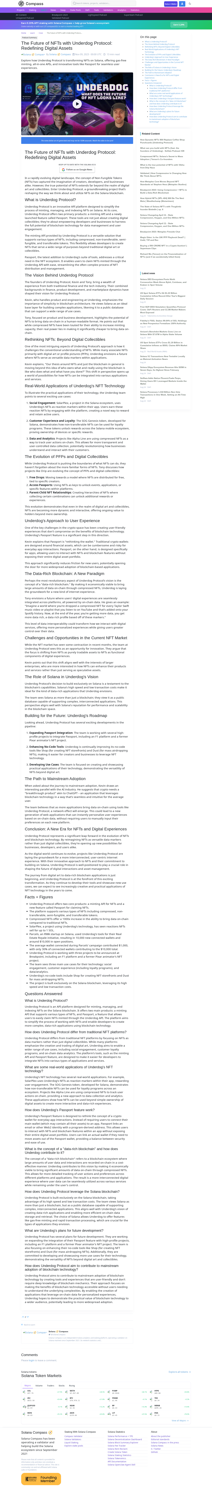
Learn (43, 10)
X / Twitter (156, 1448)
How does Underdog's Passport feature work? (167, 98)
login (31, 1360)
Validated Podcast (60, 18)
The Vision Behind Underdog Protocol (160, 44)
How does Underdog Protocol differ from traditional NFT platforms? (165, 89)
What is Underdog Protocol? (156, 41)
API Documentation (117, 1461)
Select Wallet (171, 4)
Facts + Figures (151, 80)
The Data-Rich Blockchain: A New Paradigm (162, 60)
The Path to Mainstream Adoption (158, 72)
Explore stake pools (73, 1445)
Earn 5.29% (178, 24)
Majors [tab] (28, 1385)
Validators (108, 10)
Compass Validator (73, 1436)
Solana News (157, 1445)
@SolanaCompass (58, 1334)
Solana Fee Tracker (117, 1445)
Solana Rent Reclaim (117, 1448)
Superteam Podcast (133, 15)
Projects (21, 10)
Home (23, 33)
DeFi (87, 10)
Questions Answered (153, 83)
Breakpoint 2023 (60, 15)
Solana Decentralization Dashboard (125, 1439)
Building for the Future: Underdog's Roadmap (163, 70)
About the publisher (160, 1436)
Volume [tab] (39, 1385)
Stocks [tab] (62, 1385)
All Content (21, 15)
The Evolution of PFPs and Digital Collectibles (163, 54)
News (53, 10)
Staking (32, 10)
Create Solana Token (117, 1452)
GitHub (154, 1452)
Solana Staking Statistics (119, 1455)
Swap (63, 10)
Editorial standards (160, 1439)
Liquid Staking (71, 1442)
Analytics (122, 10)
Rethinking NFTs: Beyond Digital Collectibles (162, 47)
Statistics (135, 10)
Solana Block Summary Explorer (123, 1442)
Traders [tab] (50, 1385)
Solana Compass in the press (165, 1442)
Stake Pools (75, 10)
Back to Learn (29, 1325)
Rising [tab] (72, 1385)
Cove (41, 33)
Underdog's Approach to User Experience (161, 57)
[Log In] (182, 4)
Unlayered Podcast (25, 18)
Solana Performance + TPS (120, 1436)
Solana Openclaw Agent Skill (121, 1464)
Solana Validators (72, 1439)
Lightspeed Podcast (97, 15)
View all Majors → (180, 1420)
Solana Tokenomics (117, 1458)
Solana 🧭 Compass (60, 54)
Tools (96, 10)
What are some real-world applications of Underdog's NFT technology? (165, 94)
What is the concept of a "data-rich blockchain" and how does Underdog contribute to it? (167, 102)
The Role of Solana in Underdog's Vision (161, 67)
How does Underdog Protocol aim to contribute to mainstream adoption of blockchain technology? (168, 119)
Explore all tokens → (180, 1371)
